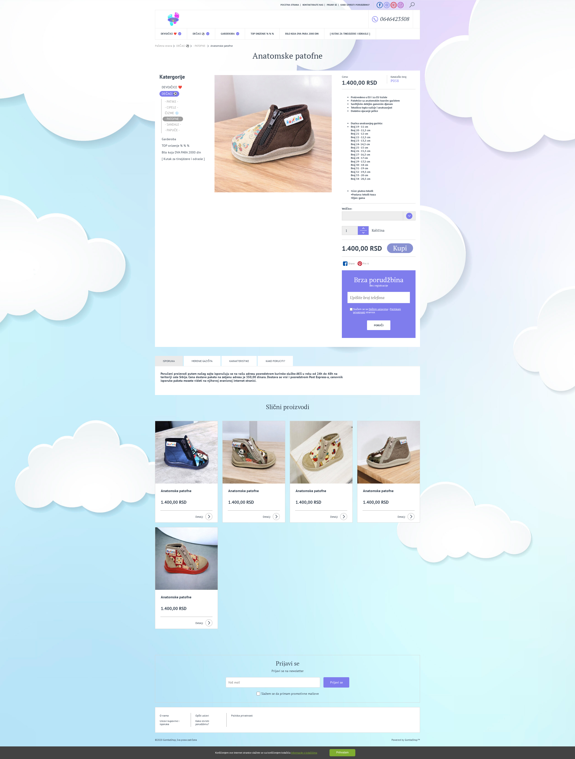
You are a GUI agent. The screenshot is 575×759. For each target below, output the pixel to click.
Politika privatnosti (242, 715)
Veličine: (347, 208)
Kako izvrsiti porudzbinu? (355, 5)
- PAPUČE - (172, 130)
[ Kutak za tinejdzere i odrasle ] (350, 33)
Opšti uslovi (202, 715)
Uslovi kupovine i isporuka (169, 722)
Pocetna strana (290, 5)
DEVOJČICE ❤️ (169, 33)
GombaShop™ (412, 739)
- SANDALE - (173, 124)
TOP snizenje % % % (262, 33)
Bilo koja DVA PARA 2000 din (301, 33)
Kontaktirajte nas (313, 5)
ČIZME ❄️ (172, 113)
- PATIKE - (171, 102)
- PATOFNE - (173, 119)
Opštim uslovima (378, 309)
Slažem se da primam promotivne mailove (290, 693)
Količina (378, 230)
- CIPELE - (171, 107)
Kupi (400, 248)
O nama (164, 715)
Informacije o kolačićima (304, 752)
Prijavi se (332, 5)
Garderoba (228, 33)
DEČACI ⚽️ (199, 33)
